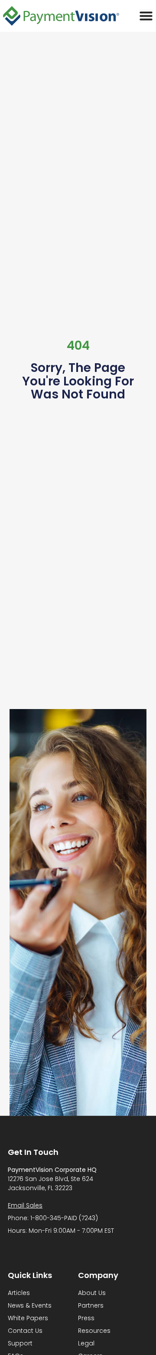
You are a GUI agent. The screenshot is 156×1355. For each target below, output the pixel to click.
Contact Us (25, 1330)
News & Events (30, 1305)
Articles (19, 1292)
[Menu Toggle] (146, 16)
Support (20, 1343)
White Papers (28, 1318)
